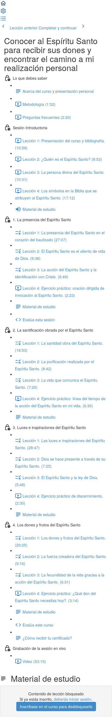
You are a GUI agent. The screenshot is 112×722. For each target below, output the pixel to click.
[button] (3, 5)
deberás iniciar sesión (72, 699)
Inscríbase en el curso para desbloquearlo (56, 706)
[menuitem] (3, 12)
